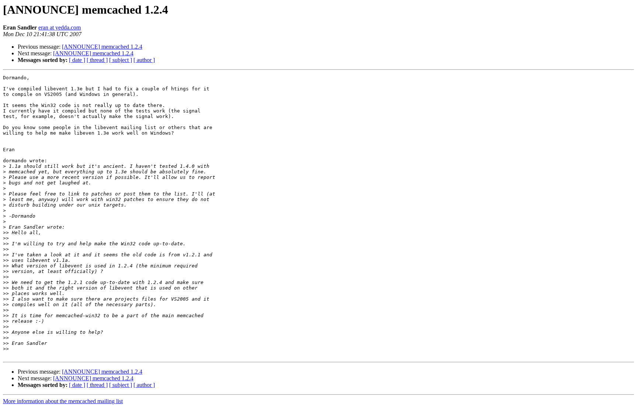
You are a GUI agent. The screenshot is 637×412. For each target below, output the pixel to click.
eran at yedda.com (59, 27)
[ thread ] (97, 60)
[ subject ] (120, 60)
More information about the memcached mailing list (63, 401)
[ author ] (144, 60)
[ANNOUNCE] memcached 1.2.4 (102, 47)
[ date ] (77, 60)
